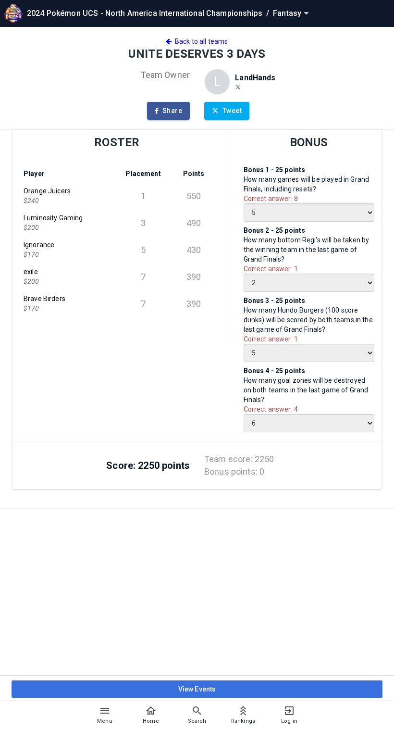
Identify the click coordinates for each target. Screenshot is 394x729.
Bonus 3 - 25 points (275, 300)
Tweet (232, 110)
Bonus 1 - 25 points (275, 170)
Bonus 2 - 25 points (275, 230)
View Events (197, 689)
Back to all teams (200, 41)
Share (172, 110)
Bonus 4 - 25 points (275, 371)
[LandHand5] (238, 86)
